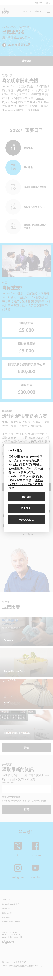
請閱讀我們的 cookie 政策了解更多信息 (25, 484)
